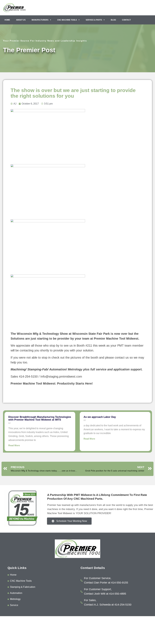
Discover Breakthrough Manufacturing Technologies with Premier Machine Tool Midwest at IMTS (39, 418)
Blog (113, 20)
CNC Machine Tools (67, 20)
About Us (21, 20)
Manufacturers (40, 20)
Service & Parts (94, 20)
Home (7, 20)
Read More (14, 445)
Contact (126, 20)
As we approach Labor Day (100, 417)
